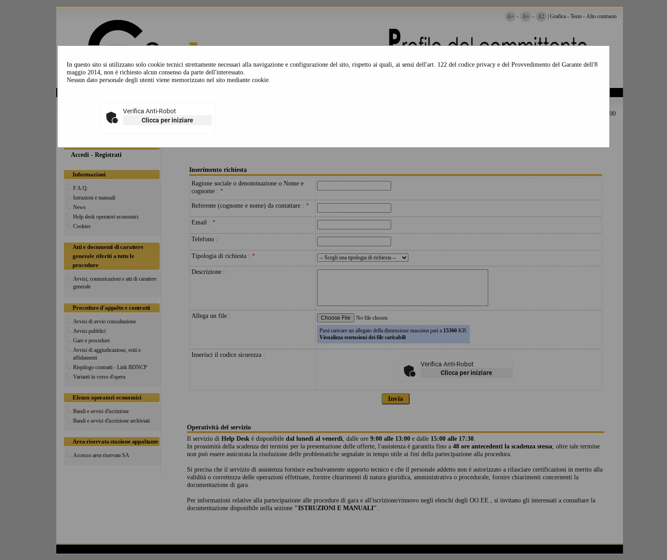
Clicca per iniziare (167, 120)
